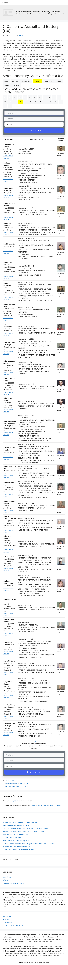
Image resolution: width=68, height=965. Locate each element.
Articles (5, 880)
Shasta (58, 81)
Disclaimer (6, 919)
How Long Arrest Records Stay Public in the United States (23, 831)
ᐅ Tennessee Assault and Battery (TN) (16, 847)
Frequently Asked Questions (13, 925)
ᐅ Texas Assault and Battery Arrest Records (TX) (20, 822)
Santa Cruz (48, 81)
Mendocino (26, 81)
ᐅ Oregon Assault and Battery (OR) (15, 834)
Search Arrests (35, 130)
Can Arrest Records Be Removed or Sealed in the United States (25, 828)
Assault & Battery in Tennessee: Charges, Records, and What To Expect (28, 844)
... (37, 741)
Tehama (16, 85)
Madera (15, 81)
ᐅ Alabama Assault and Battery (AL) (16, 841)
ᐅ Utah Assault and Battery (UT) (16, 786)
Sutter (6, 85)
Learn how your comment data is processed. (47, 805)
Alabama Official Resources (12, 837)
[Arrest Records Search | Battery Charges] (8, 12)
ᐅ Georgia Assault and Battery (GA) (17, 783)
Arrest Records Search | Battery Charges (38, 11)
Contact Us (7, 916)
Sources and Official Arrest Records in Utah (18, 850)
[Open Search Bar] (65, 2)
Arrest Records (10, 781)
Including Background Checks (13, 883)
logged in (15, 801)
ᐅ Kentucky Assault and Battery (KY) (16, 825)
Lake (6, 81)
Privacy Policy (7, 922)
